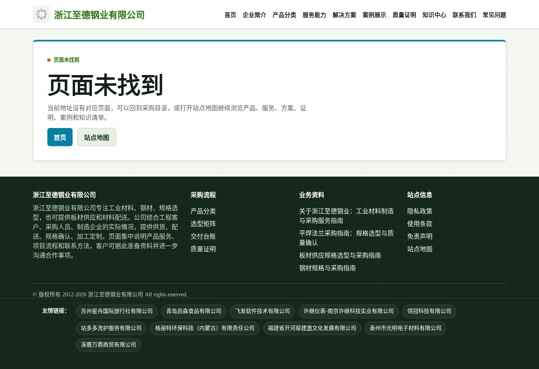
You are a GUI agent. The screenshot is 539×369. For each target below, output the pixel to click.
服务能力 (314, 15)
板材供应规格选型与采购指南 (340, 255)
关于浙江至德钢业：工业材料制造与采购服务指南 (346, 216)
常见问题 (494, 15)
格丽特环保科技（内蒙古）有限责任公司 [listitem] (205, 328)
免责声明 (419, 236)
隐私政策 (419, 211)
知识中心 (434, 15)
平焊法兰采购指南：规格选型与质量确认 (346, 238)
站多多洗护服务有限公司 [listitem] (111, 328)
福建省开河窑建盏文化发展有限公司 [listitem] (312, 328)
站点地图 (96, 137)
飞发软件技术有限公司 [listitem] (262, 311)
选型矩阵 (203, 223)
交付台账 (203, 236)
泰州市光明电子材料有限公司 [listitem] (406, 328)
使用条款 (419, 223)
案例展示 (374, 15)
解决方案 (344, 15)
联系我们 (464, 15)
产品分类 (284, 15)
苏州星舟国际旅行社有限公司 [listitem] (117, 311)
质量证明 (404, 15)
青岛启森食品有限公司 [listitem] (193, 311)
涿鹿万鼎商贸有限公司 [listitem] (108, 345)
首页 (230, 15)
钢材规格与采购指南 (327, 268)
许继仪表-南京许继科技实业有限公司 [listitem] (348, 311)
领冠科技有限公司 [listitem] (429, 311)
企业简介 (254, 15)
